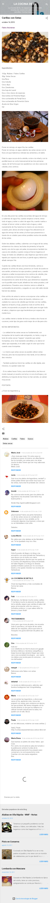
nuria (13, 475)
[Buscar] (46, 4)
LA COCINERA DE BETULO (22, 578)
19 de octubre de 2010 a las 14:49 (27, 720)
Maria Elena (16, 738)
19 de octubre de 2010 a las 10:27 (27, 696)
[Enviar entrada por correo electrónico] (3, 434)
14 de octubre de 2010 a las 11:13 (28, 491)
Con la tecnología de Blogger (26, 899)
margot (14, 668)
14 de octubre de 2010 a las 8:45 (31, 453)
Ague (13, 550)
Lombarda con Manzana (13, 868)
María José (15, 453)
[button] (46, 18)
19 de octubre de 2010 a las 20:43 (32, 738)
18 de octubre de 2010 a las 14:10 (29, 682)
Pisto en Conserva (10, 841)
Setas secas (7, 443)
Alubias (5, 439)
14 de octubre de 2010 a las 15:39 (27, 550)
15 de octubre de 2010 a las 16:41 (26, 643)
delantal (14, 682)
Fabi (13, 596)
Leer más (43, 834)
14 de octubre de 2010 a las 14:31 (33, 536)
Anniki (13, 491)
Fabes (22, 439)
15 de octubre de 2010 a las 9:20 (22, 621)
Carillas (14, 439)
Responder (16, 470)
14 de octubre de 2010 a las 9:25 (26, 475)
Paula (13, 720)
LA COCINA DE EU (25, 4)
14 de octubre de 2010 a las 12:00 (31, 511)
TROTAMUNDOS (18, 619)
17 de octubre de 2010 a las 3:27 (28, 668)
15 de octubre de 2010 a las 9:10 (26, 596)
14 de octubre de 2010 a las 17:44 (23, 580)
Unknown (15, 511)
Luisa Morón (16, 536)
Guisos (30, 439)
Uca (12, 643)
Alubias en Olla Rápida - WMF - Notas (19, 814)
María (13, 696)
